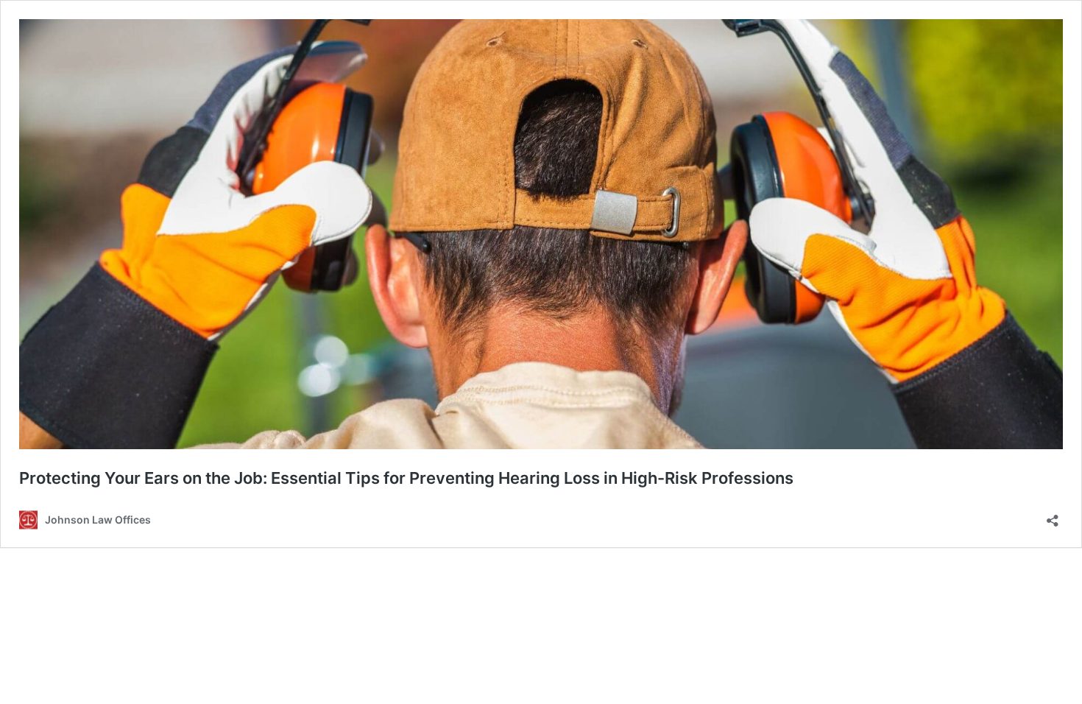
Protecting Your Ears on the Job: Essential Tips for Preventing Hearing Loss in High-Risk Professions (406, 477)
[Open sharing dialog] (1052, 515)
